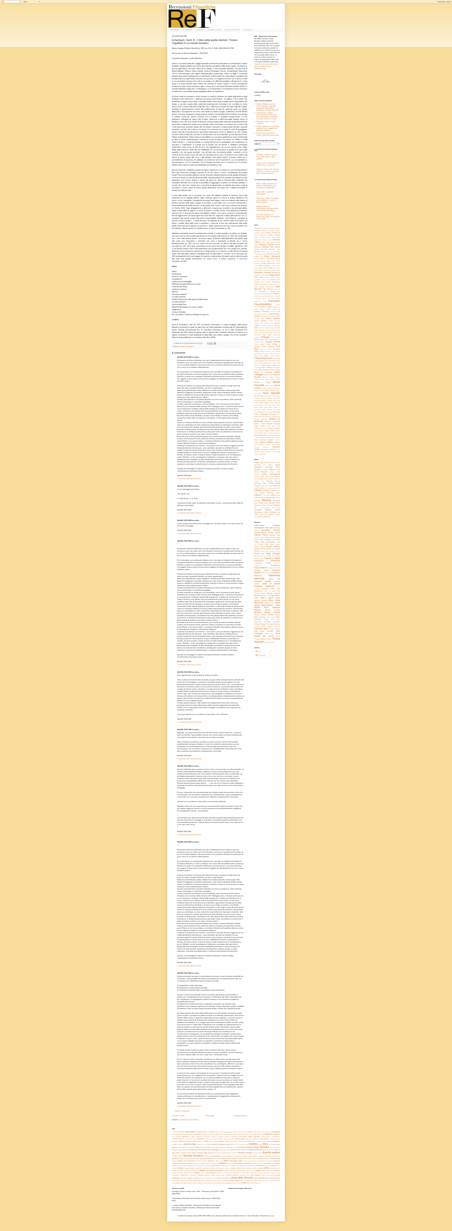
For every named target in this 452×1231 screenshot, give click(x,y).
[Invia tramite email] (208, 343)
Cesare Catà (263, 544)
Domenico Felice (275, 270)
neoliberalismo (225, 1165)
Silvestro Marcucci (274, 433)
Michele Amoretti (266, 388)
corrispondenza (265, 1136)
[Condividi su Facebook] (215, 343)
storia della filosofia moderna (180, 1180)
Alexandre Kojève (259, 232)
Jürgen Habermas (268, 346)
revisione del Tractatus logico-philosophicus (228, 1172)
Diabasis (256, 476)
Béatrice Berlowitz (259, 258)
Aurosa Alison (270, 537)
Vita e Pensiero (264, 517)
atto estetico (245, 1134)
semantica (242, 1175)
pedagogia (233, 1168)
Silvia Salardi (268, 636)
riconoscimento (245, 1172)
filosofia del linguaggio (210, 1150)
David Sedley (258, 270)
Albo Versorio (265, 462)
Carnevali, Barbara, (268, 217)
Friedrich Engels (265, 307)
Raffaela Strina (269, 619)
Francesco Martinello (274, 568)
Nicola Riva (267, 396)
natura (277, 1163)
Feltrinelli (269, 481)
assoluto (230, 1134)
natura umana (176, 1165)
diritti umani (200, 1141)
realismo (277, 1170)
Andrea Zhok (270, 237)
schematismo (193, 1175)
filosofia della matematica (239, 1150)
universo (235, 1183)
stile (215, 1178)
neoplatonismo (234, 1165)
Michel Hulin (269, 385)
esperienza (230, 1144)
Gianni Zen (274, 579)
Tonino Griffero (266, 442)
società (277, 1175)
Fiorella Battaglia (263, 293)
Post (259, 651)
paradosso (212, 1168)
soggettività (183, 1178)
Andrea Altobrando (260, 235)
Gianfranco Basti (265, 316)
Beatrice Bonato (263, 254)
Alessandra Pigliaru (274, 230)
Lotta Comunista (260, 497)
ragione (258, 1170)
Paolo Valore (268, 407)
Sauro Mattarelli (259, 430)
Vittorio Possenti (265, 451)
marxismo (276, 1161)
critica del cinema (211, 1139)
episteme (181, 1144)
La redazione (187, 30)
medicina (191, 1163)
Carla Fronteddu (265, 539)
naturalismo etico (192, 1165)
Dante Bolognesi (259, 268)
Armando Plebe (259, 537)
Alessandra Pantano (260, 230)
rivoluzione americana (257, 1172)
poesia (260, 1168)
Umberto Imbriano (269, 642)
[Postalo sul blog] (210, 343)
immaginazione (242, 1158)
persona (239, 1168)
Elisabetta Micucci (259, 556)
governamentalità (206, 1158)
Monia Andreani (259, 617)
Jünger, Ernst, (268, 164)
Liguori (278, 495)
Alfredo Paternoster (273, 233)
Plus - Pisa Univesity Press (264, 507)
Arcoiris (278, 462)
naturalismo (183, 1165)
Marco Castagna (268, 595)
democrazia (240, 1139)
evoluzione (229, 1147)
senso (248, 1175)
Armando (257, 465)
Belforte (271, 465)
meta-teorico (214, 1163)
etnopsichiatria (215, 1147)
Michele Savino (274, 615)
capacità (178, 1136)
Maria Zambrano (267, 367)
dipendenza (189, 1141)
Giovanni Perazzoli (267, 325)
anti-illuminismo (266, 1132)
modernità (247, 1163)
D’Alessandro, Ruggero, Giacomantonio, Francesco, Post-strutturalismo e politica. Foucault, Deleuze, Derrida (267, 116)
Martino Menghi (268, 374)
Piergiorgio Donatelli (267, 414)
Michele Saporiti (260, 615)
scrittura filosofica (232, 1175)
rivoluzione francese (270, 1172)
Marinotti (257, 500)
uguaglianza (228, 1183)
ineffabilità (260, 1158)
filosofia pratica (177, 1156)
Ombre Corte (263, 503)
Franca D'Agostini (274, 294)
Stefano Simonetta (266, 437)
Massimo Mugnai (268, 377)
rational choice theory (268, 1170)
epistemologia (190, 1144)
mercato (208, 1163)
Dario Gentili (268, 268)
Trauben (277, 514)
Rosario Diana (270, 426)
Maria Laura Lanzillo (269, 365)
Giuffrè (256, 488)
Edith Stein (258, 277)
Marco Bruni (268, 360)
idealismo (229, 1158)
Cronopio (256, 474)
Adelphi (256, 462)
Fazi (262, 481)
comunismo (214, 1136)
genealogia (268, 1156)
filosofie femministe (226, 1156)
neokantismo (216, 1165)
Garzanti (257, 486)
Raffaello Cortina (272, 510)
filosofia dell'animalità (225, 1150)
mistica (230, 1163)
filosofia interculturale (220, 1153)
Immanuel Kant (201, 1132)
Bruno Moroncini (272, 256)
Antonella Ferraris (271, 530)
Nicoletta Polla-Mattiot (273, 398)
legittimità (185, 1161)
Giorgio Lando (258, 323)
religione (197, 1173)
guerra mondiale (217, 1158)
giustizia (175, 1158)
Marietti (278, 497)
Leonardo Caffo (268, 589)
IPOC (278, 488)
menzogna (202, 1163)
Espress (266, 479)
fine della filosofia (238, 1156)
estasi (246, 1144)
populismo (273, 1168)
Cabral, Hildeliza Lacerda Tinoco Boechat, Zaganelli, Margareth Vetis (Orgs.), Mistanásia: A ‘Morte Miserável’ (267, 107)
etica (265, 1143)
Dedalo (264, 474)
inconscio (254, 1158)
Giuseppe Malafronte (264, 586)
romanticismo (176, 1175)
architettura (197, 1134)
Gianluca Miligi (259, 318)
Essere (182, 1132)
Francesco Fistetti (274, 298)
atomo (240, 1134)
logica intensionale (248, 1161)
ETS (262, 476)
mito (234, 1163)
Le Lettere (272, 495)
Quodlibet (257, 510)
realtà (185, 1172)
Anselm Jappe (265, 242)
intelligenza (267, 1158)
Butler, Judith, (266, 186)
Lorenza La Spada (269, 591)
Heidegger (265, 337)
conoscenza (243, 1136)
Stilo (266, 514)
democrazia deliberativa (252, 1139)
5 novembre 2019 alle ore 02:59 (189, 835)
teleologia (225, 1180)
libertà (226, 1161)
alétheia (239, 1132)
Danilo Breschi (264, 551)
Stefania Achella (270, 435)
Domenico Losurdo (262, 272)
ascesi (220, 1134)
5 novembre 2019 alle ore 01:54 (189, 479)
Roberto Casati (259, 424)
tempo (231, 1180)
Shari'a (217, 1132)
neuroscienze (260, 1165)
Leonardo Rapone (264, 351)
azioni (251, 1134)
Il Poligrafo (266, 490)
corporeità (256, 1136)
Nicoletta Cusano (259, 398)
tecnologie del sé (209, 1180)
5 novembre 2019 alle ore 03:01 (189, 966)
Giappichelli (276, 486)
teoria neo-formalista (270, 1180)
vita (248, 1183)
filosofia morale (245, 1153)
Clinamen (264, 472)
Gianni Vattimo (273, 318)
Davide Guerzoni (275, 551)
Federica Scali (258, 558)
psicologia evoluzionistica (229, 1170)
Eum (270, 479)
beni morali (262, 1134)
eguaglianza (276, 1141)
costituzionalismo (178, 1139)
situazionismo (270, 1175)
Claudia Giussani (274, 544)
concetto (226, 1136)
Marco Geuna (276, 360)
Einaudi (260, 479)
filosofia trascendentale (212, 1156)
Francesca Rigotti (272, 558)
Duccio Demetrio (264, 275)
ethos (260, 1144)
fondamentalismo (253, 1156)
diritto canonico (213, 1141)
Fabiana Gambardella (266, 286)
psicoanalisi (210, 1170)
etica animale (272, 1144)
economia (251, 1141)
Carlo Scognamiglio (268, 542)
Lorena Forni (273, 353)
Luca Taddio (263, 356)
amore (250, 1132)
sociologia (175, 1178)
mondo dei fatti (261, 1163)
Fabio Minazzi (267, 289)
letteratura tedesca (201, 1161)
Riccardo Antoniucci (272, 622)
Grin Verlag (268, 488)
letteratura (192, 1161)
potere (202, 1170)
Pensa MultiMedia (273, 505)
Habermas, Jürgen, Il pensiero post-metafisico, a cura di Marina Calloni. (267, 200)
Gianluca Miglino (275, 316)
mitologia (239, 1163)
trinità (223, 1183)
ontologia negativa (189, 1168)
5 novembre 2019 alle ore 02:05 (189, 533)
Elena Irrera (265, 279)
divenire (221, 1141)
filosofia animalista (275, 1147)
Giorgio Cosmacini (274, 321)
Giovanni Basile (262, 581)
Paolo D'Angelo (258, 405)
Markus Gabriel (275, 370)
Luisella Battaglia (259, 360)
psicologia (218, 1170)
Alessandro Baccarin (263, 528)
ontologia (180, 1168)
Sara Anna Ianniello (263, 631)
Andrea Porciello (259, 237)
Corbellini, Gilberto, (266, 157)
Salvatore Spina (261, 628)
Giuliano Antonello (275, 328)
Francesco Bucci (260, 298)
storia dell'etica (225, 1178)
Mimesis (266, 500)
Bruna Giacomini (274, 254)
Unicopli (256, 517)
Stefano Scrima (265, 639)
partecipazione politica (222, 1168)
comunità (220, 1136)
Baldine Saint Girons (267, 251)
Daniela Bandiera (273, 546)
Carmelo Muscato (259, 261)
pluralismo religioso (252, 1168)
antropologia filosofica (178, 1134)
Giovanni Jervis (268, 323)
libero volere (219, 1161)
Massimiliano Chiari (270, 605)
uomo (239, 1183)
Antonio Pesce (261, 535)
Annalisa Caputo (267, 240)
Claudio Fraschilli (259, 546)
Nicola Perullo (259, 396)
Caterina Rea (270, 261)
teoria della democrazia (257, 1180)
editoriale (268, 1141)
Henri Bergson (275, 337)
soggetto (190, 1178)
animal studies (257, 1132)
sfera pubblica (255, 1175)
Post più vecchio (240, 1116)
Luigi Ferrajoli (276, 358)
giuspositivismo (275, 1156)
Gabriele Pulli (276, 309)
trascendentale (217, 1183)
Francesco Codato (262, 563)
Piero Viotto (261, 416)
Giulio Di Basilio (271, 584)
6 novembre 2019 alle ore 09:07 (189, 1106)
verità (243, 1183)
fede (235, 1147)
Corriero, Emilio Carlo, (267, 171)
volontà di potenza (255, 1183)
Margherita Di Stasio (269, 363)
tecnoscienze (219, 1180)
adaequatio (227, 1132)
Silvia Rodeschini (260, 435)
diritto (206, 1141)
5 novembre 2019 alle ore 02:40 (189, 759)
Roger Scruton (259, 426)
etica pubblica (195, 1147)
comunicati (206, 1136)
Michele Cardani (272, 610)
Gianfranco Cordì (267, 573)
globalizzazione (182, 1158)
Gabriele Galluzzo (265, 309)
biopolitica (276, 1134)
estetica (253, 1143)
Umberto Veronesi (264, 444)
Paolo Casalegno (275, 402)
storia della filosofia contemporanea (267, 1178)
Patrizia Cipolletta (267, 409)
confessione (233, 1136)
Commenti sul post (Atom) (189, 1120)
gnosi (189, 1158)
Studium (271, 514)
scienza (200, 1175)
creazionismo (188, 1139)
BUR (264, 465)
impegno (249, 1158)
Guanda (274, 488)
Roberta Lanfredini (272, 421)
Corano (174, 1132)
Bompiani (269, 467)
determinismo (264, 1139)
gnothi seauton (195, 1158)
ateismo (235, 1134)
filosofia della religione (189, 1153)
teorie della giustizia (185, 1183)
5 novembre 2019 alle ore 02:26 (189, 722)
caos (173, 1136)
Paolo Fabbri (268, 405)
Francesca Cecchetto (260, 296)
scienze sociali (209, 1175)
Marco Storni (267, 598)
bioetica (268, 1134)
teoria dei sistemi (245, 1180)
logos (256, 1161)
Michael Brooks (275, 379)
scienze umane (220, 1175)
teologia (237, 1180)
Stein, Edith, (265, 193)
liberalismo (211, 1161)
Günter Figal (272, 332)
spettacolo (203, 1178)
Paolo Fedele (271, 617)
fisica (245, 1156)
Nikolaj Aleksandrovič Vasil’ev (263, 400)
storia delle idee (194, 1180)
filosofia (264, 1146)
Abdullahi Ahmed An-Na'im (262, 228)
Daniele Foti (270, 549)
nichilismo (273, 1165)
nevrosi (267, 1165)
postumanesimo (194, 1170)
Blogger (271, 1216)
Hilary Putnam (259, 339)
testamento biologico (197, 1183)
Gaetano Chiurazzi (261, 311)
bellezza (255, 1134)
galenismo (261, 1156)
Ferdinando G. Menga (267, 291)
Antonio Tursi (268, 247)
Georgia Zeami (261, 570)
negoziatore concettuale (204, 1165)
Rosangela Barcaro (273, 624)
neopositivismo (242, 1165)
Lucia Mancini (266, 593)
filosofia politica (271, 1152)
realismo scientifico (177, 1172)
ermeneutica (213, 1144)
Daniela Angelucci (264, 265)
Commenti (261, 655)
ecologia (245, 1141)
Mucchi (256, 503)
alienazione (233, 1132)
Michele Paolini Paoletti (267, 612)
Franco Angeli (274, 483)
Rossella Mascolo (260, 626)
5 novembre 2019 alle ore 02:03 (189, 513)
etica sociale (205, 1147)
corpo (250, 1136)
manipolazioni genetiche (265, 1161)
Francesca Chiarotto (274, 296)
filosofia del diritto (195, 1150)
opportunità (199, 1168)
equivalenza (200, 1144)
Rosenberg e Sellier (261, 512)
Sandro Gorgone (274, 428)
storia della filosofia (242, 1177)
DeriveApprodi (275, 474)
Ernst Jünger (269, 284)
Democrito (266, 270)
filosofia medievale (232, 1153)
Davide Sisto (259, 553)
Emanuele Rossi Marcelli (273, 556)
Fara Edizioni (276, 479)
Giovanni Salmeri (264, 328)
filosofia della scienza (205, 1153)
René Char (268, 416)
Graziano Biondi (263, 332)
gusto (224, 1158)
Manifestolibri (270, 497)
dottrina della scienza (235, 1141)
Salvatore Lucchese (273, 626)
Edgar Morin (274, 275)
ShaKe (261, 514)
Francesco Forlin (260, 301)
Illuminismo (190, 1132)
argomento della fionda (208, 1134)
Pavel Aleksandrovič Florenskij (263, 412)
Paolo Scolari (258, 407)
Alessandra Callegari (267, 525)
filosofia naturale (257, 1153)
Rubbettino (273, 512)
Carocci (272, 469)
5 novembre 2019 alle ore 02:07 (189, 665)
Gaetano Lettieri (275, 311)
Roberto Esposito (273, 424)
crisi (194, 1139)
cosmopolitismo (275, 1136)
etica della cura (184, 1147)
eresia (206, 1144)
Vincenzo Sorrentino (268, 449)
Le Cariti (264, 495)
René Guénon (276, 416)
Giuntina (261, 488)
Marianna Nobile (269, 603)
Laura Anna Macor (266, 349)
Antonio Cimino (266, 244)
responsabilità (210, 1173)
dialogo (272, 1139)
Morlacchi (276, 500)
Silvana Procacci (263, 433)
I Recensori (200, 30)
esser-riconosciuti (239, 1144)
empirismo (175, 1144)
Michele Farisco (259, 390)
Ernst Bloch (261, 284)
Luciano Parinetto (274, 356)
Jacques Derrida (272, 342)
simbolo (263, 1175)
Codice (272, 472)
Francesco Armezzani (267, 561)
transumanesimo (208, 1183)
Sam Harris (264, 428)
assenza (225, 1134)
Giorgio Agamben (260, 321)
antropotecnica (189, 1134)
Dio (178, 1132)
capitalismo (185, 1136)
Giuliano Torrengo (259, 330)
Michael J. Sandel (262, 382)
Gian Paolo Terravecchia (261, 314)
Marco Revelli (258, 363)
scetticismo (184, 1175)
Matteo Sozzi (261, 607)
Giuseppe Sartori (270, 330)
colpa (192, 1136)
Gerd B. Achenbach (186, 346)
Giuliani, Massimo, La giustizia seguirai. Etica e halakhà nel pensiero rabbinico (267, 128)
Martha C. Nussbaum (263, 372)
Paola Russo (264, 403)
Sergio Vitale (269, 431)
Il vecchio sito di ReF (232, 30)
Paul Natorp (276, 409)
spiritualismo (209, 1178)
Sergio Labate (269, 633)
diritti (195, 1141)
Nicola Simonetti (275, 396)
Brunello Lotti (258, 256)
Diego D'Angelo (273, 553)
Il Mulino (258, 490)
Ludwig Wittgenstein (263, 358)
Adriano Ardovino (275, 228)
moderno (253, 1163)
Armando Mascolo (268, 249)
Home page (174, 30)
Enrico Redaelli (266, 282)
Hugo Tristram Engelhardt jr (272, 339)
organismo (206, 1168)
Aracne (272, 462)
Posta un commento (182, 1111)
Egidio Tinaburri (270, 277)
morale (268, 1163)
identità (234, 1158)
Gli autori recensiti (214, 30)
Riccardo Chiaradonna (261, 419)
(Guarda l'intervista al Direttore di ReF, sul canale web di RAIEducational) (266, 66)
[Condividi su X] (213, 343)
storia (218, 1178)
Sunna (221, 1132)
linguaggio (234, 1161)
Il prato (273, 490)
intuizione (174, 1161)
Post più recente (178, 1116)
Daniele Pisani (276, 265)
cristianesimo (200, 1139)
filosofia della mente (256, 1150)
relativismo (190, 1172)
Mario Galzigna (264, 370)
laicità (180, 1161)
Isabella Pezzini (259, 342)
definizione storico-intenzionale (226, 1139)
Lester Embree (275, 351)
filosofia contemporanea (180, 1150)
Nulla (212, 1132)
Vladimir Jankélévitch (260, 454)
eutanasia (222, 1147)
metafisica (222, 1163)
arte (216, 1134)
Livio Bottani (257, 353)
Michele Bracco (275, 388)
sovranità (196, 1178)
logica (240, 1161)
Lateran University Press (270, 493)
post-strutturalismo (184, 1170)
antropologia (275, 1132)
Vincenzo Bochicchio (261, 447)
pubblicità (239, 1170)
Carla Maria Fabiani (273, 258)
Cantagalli (265, 469)
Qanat (278, 507)
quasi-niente (246, 1170)
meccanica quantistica (179, 1163)
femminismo (241, 1147)
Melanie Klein (264, 379)
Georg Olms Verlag (266, 485)
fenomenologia (252, 1147)
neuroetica (250, 1165)
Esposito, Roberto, (267, 208)
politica (267, 1168)
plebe (244, 1168)
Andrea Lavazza (274, 235)
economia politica (261, 1141)
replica (203, 1172)
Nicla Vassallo (271, 393)
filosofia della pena (269, 1150)
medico (197, 1163)
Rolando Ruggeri (260, 624)
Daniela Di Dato (259, 549)
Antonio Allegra (260, 532)
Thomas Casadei (266, 440)
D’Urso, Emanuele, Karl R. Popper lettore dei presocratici (267, 134)
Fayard (256, 481)
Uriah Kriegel (276, 444)
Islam (208, 1132)
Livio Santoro (265, 353)
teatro (202, 1180)
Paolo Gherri (276, 405)
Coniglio (278, 472)
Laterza (257, 495)
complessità (199, 1136)
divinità (227, 1141)
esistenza (221, 1144)
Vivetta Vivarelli (275, 451)
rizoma (278, 1172)
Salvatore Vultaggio (274, 628)
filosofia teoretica (193, 1155)
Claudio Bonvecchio (268, 263)
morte (273, 1163)
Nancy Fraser (270, 390)
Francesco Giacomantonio (267, 302)
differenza (182, 1141)
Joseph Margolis (259, 344)
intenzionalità (275, 1158)
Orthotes (271, 503)
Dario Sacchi (276, 268)
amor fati (244, 1132)
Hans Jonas (266, 335)
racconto (252, 1170)
